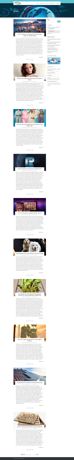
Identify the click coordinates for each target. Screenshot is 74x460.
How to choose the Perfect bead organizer (29, 427)
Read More (41, 57)
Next (37, 454)
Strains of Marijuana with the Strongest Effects (30, 340)
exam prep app (51, 31)
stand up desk (49, 75)
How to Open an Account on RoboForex (29, 169)
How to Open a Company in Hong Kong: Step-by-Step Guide (30, 34)
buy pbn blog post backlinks (52, 81)
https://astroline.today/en (55, 78)
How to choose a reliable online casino (29, 213)
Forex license (49, 27)
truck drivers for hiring (51, 72)
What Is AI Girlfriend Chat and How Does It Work (29, 79)
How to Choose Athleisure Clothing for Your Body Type (30, 125)
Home (38, 3)
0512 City (29, 37)
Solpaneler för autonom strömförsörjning (29, 382)
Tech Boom (57, 3)
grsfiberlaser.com (50, 70)
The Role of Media (51, 3)
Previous (23, 454)
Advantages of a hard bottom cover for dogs (29, 253)
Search (48, 19)
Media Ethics (42, 3)
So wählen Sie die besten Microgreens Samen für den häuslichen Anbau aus (29, 294)
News (46, 3)
